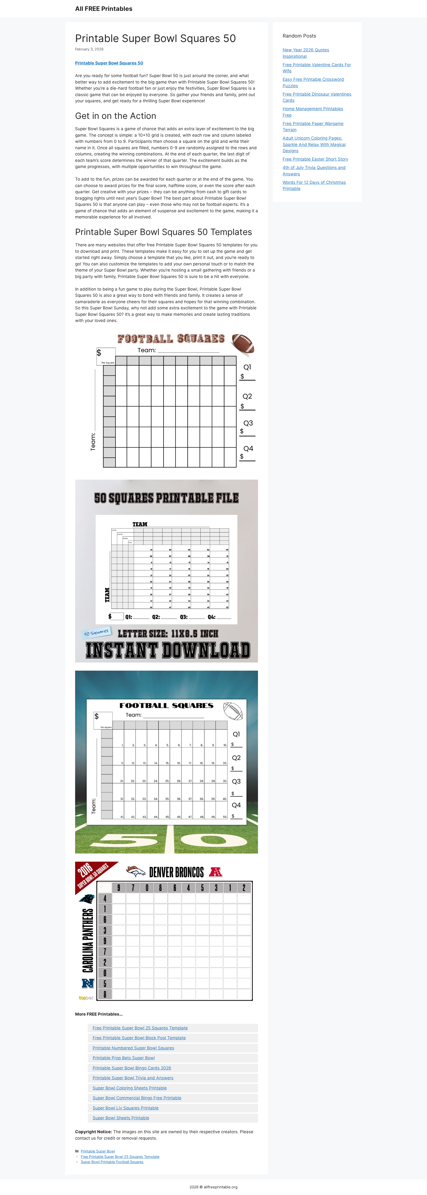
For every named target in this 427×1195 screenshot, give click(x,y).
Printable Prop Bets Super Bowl (124, 1057)
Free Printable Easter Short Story (315, 159)
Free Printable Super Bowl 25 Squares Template (140, 1027)
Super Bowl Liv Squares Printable (126, 1108)
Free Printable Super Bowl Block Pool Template (139, 1037)
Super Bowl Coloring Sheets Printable (130, 1088)
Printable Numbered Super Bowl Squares (133, 1048)
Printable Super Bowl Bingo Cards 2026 (132, 1068)
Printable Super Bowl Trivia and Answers (133, 1077)
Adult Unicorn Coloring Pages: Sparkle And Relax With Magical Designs (314, 144)
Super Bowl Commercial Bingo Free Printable (137, 1097)
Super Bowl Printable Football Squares (112, 1162)
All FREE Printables (103, 8)
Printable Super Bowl (98, 1151)
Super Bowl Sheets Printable (121, 1117)
